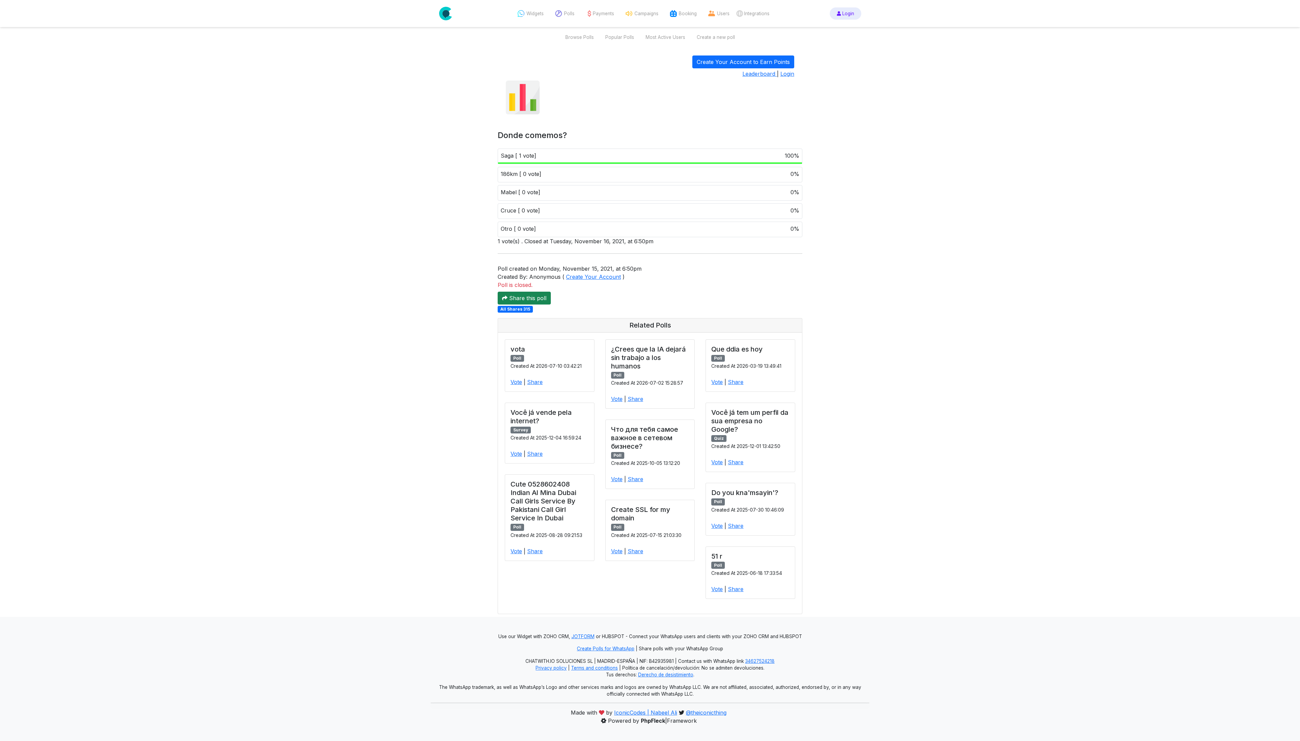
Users (723, 13)
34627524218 (760, 661)
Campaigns (646, 13)
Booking (688, 13)
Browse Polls (579, 37)
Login (847, 13)
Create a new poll (716, 37)
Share (535, 382)
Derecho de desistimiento (665, 674)
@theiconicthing (706, 712)
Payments (603, 13)
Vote (516, 382)
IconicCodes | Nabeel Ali (645, 712)
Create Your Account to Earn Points (743, 62)
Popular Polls (619, 37)
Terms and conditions (594, 668)
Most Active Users (665, 37)
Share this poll (526, 298)
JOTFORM (582, 636)
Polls (569, 13)
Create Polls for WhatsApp (605, 648)
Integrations (757, 13)
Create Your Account (593, 276)
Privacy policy (551, 668)
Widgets (535, 13)
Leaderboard (759, 73)
